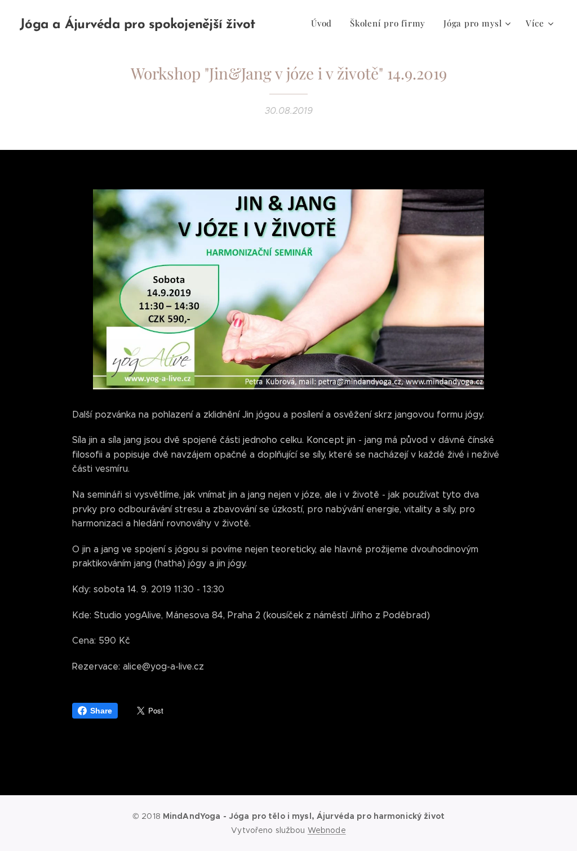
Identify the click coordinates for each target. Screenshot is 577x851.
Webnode (327, 830)
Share (101, 710)
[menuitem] (324, 23)
